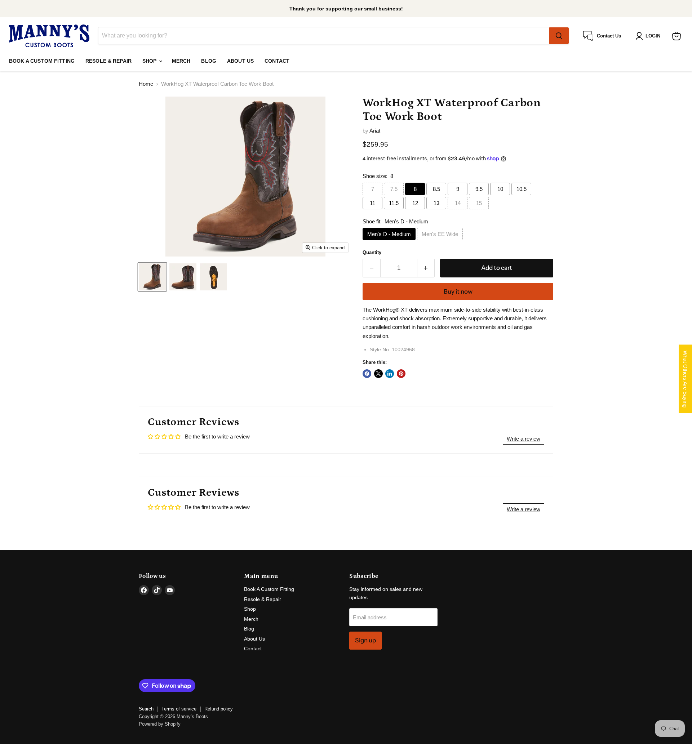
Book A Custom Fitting (42, 61)
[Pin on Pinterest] (401, 373)
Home (146, 84)
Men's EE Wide (440, 234)
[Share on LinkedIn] (389, 373)
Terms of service (178, 709)
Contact (277, 61)
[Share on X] (378, 373)
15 (479, 203)
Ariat (374, 131)
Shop (150, 61)
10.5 (521, 189)
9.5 (479, 189)
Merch (181, 61)
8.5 (436, 189)
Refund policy (218, 709)
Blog (208, 61)
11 (372, 203)
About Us (240, 61)
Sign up (365, 640)
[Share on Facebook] (367, 373)
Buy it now (458, 291)
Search (146, 709)
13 (436, 203)
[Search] (559, 36)
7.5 (394, 189)
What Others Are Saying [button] (685, 378)
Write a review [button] (523, 439)
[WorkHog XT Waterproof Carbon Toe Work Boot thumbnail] (152, 277)
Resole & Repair (108, 61)
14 (458, 203)
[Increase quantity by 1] (426, 268)
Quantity (372, 252)
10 (500, 189)
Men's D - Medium (389, 234)
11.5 (394, 203)
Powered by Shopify (160, 724)
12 (415, 203)
